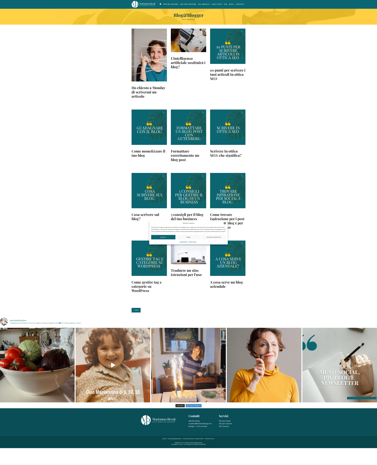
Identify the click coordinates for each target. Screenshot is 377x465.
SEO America (204, 4)
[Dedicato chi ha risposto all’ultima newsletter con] (113, 365)
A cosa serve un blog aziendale (226, 284)
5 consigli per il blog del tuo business (187, 216)
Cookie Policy (183, 242)
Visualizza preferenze (213, 237)
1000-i (181, 444)
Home (184, 19)
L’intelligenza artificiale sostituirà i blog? (188, 62)
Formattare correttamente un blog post (185, 155)
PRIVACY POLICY (210, 438)
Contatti (240, 4)
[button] (225, 223)
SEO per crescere (188, 4)
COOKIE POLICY (199, 438)
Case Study (217, 4)
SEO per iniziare (170, 4)
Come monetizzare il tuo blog (148, 153)
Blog (231, 4)
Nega (188, 237)
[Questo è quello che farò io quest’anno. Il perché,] (339, 365)
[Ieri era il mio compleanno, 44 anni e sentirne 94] (188, 365)
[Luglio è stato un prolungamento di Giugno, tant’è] (37, 365)
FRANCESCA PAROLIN (200, 444)
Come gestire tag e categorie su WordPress (147, 286)
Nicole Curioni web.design (193, 442)
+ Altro (136, 310)
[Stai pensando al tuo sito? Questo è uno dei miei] (264, 365)
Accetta (163, 237)
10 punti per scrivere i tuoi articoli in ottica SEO (227, 74)
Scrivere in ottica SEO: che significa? (226, 153)
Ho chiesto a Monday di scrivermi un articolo (148, 91)
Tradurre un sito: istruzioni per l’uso (186, 272)
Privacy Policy (192, 242)
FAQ (225, 4)
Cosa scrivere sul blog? (145, 216)
